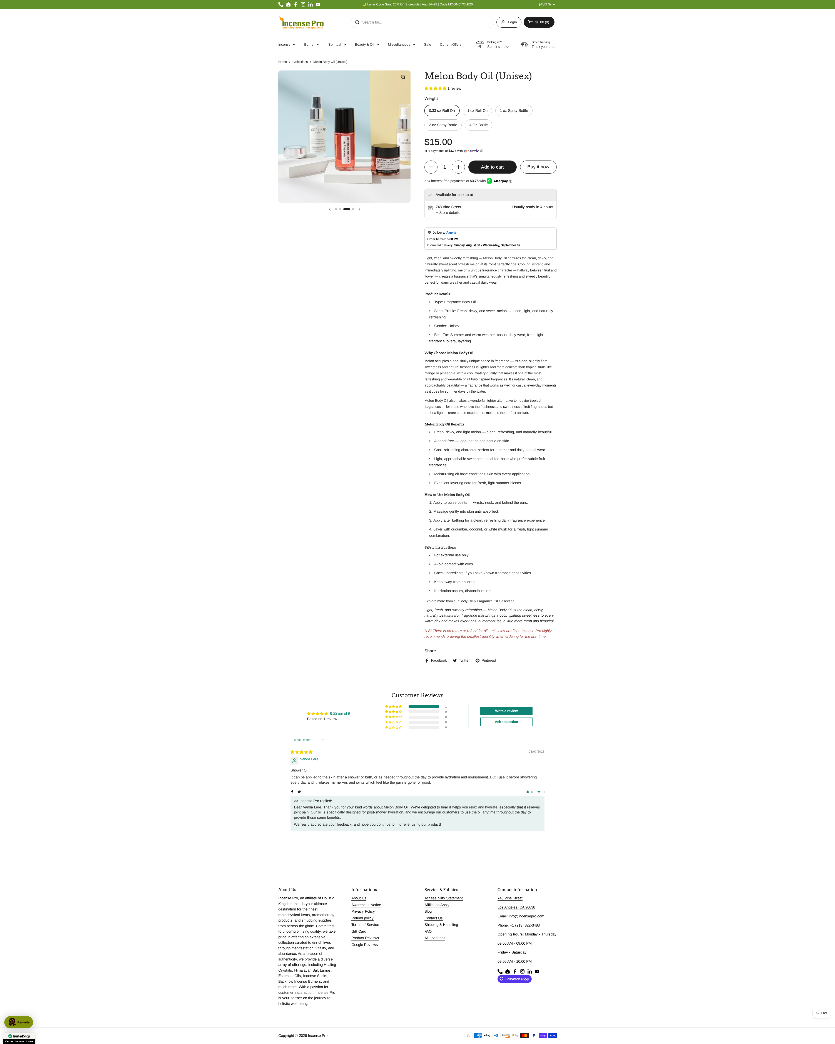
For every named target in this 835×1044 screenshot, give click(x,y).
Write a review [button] (506, 711)
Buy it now (538, 166)
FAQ (428, 931)
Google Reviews (364, 945)
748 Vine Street (510, 898)
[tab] (448, 213)
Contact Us (433, 918)
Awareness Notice (366, 905)
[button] (539, 22)
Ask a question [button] (506, 722)
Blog (428, 911)
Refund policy (362, 918)
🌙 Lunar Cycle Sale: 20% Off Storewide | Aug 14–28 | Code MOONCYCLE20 (417, 4)
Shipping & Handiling (441, 925)
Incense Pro (317, 1036)
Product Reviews (365, 938)
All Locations (434, 938)
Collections (300, 62)
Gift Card (358, 931)
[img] (301, 752)
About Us (358, 898)
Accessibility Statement (443, 898)
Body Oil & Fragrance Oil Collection (486, 601)
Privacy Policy (363, 911)
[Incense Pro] (301, 22)
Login (512, 22)
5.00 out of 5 (340, 714)
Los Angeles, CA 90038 (516, 907)
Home (282, 62)
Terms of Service (365, 925)
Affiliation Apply (436, 905)
